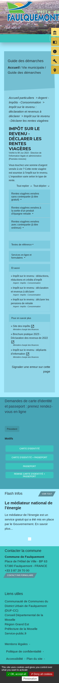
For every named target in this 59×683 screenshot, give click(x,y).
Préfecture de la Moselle (21, 629)
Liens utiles (14, 594)
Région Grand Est (17, 624)
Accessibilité (14, 658)
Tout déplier (41, 186)
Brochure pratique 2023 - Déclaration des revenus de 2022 (29, 338)
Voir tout (47, 494)
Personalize (30, 678)
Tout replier (25, 186)
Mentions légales (16, 644)
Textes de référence (21, 244)
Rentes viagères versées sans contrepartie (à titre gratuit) (25, 196)
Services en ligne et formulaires (21, 256)
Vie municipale (33, 67)
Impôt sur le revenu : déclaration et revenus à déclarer (25, 111)
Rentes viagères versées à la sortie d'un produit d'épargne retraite (26, 210)
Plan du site (34, 658)
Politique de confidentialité (23, 651)
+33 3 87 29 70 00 (17, 570)
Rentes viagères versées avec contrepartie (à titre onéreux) (25, 224)
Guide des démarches (24, 72)
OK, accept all (18, 674)
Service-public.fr (15, 633)
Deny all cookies (42, 674)
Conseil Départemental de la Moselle (24, 617)
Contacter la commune (23, 551)
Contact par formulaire (20, 575)
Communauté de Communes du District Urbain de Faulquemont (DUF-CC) (26, 606)
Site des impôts (23, 326)
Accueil (14, 67)
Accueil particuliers (22, 97)
